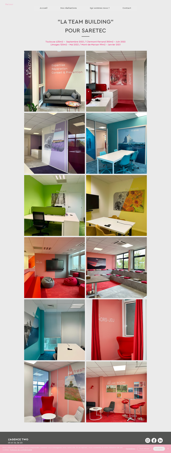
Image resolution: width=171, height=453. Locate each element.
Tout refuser (144, 449)
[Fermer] (167, 448)
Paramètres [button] (130, 449)
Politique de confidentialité (21, 450)
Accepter (159, 449)
